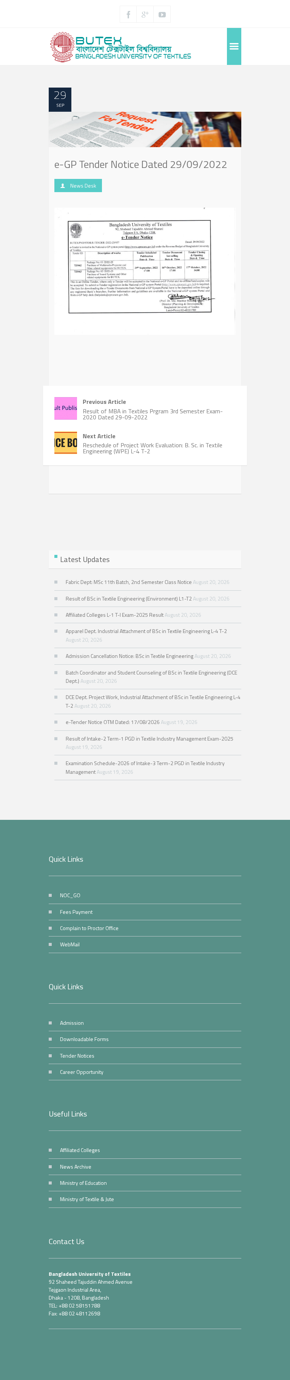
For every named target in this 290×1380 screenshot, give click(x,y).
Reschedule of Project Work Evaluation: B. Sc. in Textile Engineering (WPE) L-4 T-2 (152, 443)
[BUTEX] (124, 46)
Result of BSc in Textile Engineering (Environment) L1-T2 (129, 598)
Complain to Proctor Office (89, 928)
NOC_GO (70, 895)
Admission (72, 1023)
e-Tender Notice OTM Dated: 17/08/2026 (113, 722)
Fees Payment (76, 912)
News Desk (83, 185)
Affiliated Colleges (80, 1150)
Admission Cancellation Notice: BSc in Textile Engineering (129, 656)
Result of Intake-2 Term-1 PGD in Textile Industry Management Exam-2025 (149, 738)
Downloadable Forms (84, 1039)
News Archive (75, 1167)
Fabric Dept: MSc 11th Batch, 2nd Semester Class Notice (129, 582)
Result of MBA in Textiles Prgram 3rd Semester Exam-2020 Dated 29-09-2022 (153, 409)
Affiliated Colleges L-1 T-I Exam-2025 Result (115, 615)
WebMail (70, 944)
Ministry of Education (83, 1183)
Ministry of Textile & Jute (87, 1199)
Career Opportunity (81, 1072)
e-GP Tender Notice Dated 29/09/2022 (140, 164)
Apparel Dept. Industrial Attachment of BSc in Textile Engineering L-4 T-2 (146, 631)
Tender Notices (77, 1056)
